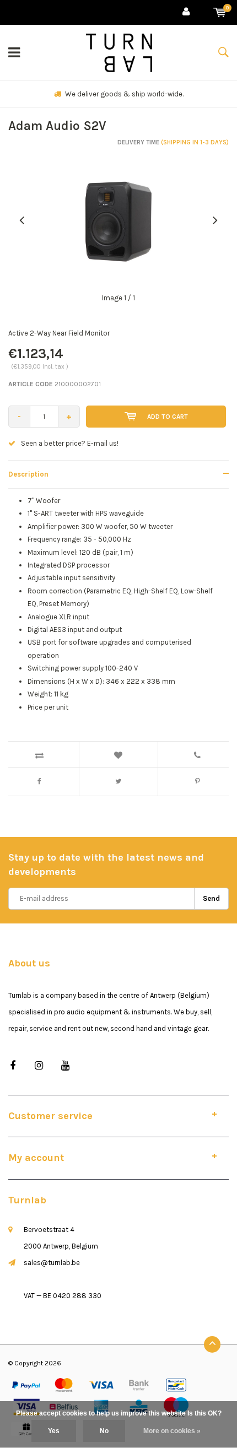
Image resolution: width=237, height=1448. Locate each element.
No (104, 1431)
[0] (219, 12)
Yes (54, 1431)
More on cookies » (172, 1431)
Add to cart (167, 416)
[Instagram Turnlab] (38, 1065)
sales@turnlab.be (52, 1262)
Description (28, 474)
